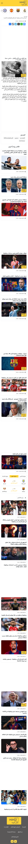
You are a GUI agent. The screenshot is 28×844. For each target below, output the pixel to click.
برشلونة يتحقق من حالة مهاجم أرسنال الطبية (14, 615)
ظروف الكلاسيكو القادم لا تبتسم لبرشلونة (15, 809)
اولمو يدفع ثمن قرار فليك (19, 454)
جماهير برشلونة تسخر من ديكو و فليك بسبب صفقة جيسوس (14, 636)
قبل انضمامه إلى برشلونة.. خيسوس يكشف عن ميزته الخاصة (14, 660)
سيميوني (16, 138)
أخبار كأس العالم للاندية (11, 17)
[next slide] (2, 10)
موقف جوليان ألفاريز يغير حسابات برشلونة (14, 253)
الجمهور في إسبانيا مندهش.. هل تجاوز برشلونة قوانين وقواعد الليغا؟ (15, 543)
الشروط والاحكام (14, 836)
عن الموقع (20, 831)
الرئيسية (25, 16)
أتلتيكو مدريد (22, 138)
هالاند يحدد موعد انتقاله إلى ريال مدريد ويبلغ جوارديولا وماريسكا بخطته (14, 299)
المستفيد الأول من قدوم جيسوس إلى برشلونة (14, 377)
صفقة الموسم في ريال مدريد (18, 177)
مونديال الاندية (22, 140)
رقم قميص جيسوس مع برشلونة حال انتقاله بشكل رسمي (14, 735)
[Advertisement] (14, 41)
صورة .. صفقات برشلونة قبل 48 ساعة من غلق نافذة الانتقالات (14, 354)
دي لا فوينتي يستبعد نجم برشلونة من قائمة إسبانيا (14, 712)
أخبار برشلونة (19, 17)
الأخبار (5, 17)
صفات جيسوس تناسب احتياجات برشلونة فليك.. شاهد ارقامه (15, 565)
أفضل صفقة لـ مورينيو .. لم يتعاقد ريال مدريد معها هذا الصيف (14, 399)
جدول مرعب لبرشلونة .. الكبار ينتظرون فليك (14, 276)
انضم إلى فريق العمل (15, 827)
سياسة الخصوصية (11, 831)
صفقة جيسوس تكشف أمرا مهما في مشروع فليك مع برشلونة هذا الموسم (14, 200)
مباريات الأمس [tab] (23, 476)
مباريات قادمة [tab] (5, 476)
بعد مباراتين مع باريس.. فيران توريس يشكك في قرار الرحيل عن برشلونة (14, 520)
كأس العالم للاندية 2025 (8, 138)
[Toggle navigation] (2, 3)
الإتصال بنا (6, 827)
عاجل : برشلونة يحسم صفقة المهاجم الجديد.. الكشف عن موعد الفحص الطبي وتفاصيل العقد (14, 152)
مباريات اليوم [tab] (14, 476)
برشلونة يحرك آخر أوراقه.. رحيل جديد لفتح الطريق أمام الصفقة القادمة (14, 758)
